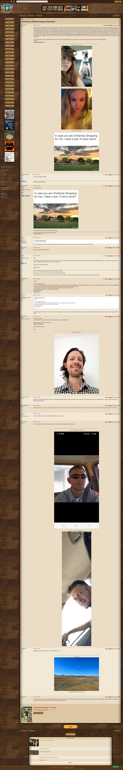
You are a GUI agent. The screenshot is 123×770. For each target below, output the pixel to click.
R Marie (22, 255)
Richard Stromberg (25, 174)
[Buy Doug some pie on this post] (110, 247)
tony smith (23, 696)
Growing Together (44, 748)
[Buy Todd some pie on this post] (110, 648)
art (9, 62)
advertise (45, 768)
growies (9, 22)
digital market (9, 92)
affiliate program (51, 768)
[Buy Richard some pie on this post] (110, 174)
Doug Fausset (24, 247)
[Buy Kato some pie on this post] (110, 237)
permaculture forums (9, 19)
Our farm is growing (45, 751)
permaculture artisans (9, 65)
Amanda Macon (24, 278)
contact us (41, 768)
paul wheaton (76, 768)
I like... (22, 194)
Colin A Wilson (24, 316)
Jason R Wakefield (24, 405)
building (9, 29)
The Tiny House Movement (47, 740)
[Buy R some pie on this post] (110, 255)
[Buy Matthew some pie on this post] (110, 397)
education (9, 72)
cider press (9, 85)
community (9, 52)
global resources (9, 82)
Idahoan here (43, 760)
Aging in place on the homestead (48, 757)
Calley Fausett (24, 24)
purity (9, 45)
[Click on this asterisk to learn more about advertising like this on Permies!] (89, 10)
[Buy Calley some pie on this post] (110, 25)
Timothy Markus (24, 185)
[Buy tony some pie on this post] (110, 697)
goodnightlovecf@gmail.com (39, 42)
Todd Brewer (23, 648)
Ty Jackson (23, 294)
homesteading (9, 32)
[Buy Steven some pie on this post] (110, 422)
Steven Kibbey (24, 421)
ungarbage (9, 49)
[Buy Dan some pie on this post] (110, 413)
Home (2, 1)
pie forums (9, 99)
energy (9, 35)
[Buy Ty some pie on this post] (110, 295)
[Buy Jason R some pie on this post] (110, 405)
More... (70, 762)
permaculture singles (30, 19)
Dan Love (23, 413)
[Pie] (11, 1)
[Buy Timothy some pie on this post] (110, 186)
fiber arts (10, 59)
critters (9, 25)
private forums (10, 102)
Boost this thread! (71, 734)
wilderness (9, 55)
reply (70, 727)
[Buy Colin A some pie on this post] (110, 316)
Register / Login (118, 1)
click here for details (38, 713)
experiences (9, 79)
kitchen (9, 42)
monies (9, 39)
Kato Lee (23, 237)
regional (9, 69)
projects (9, 89)
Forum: (23, 19)
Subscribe (7, 1)
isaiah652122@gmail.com (38, 323)
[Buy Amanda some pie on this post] (110, 279)
